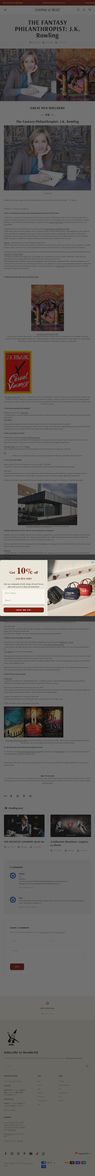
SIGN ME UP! (23, 609)
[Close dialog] (92, 562)
